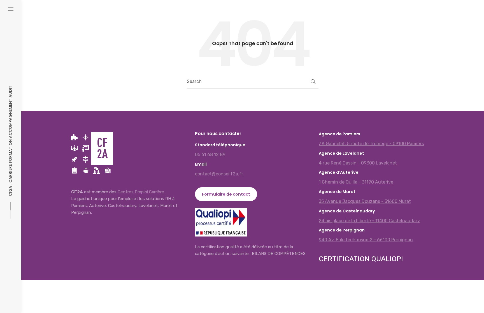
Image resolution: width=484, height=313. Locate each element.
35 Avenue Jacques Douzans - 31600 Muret (365, 201)
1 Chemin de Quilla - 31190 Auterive (356, 182)
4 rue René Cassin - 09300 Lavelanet (358, 163)
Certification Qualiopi (361, 259)
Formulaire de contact (226, 194)
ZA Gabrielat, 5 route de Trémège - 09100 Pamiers (371, 143)
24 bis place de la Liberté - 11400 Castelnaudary (369, 220)
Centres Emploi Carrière (141, 191)
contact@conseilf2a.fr (219, 174)
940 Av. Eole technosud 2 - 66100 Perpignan (366, 239)
